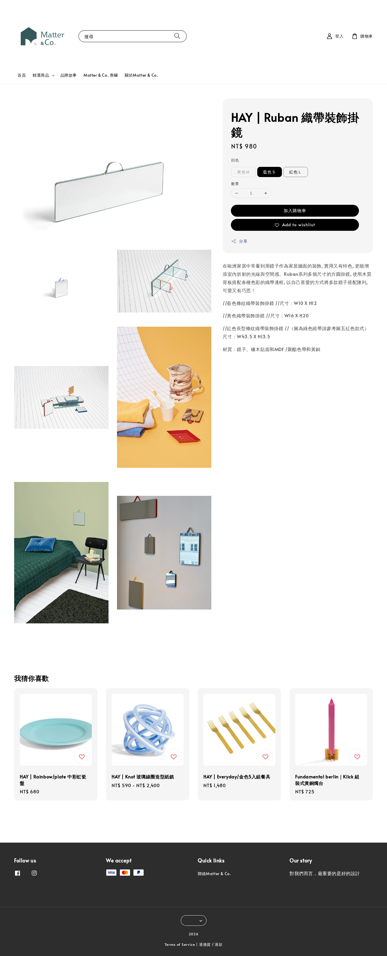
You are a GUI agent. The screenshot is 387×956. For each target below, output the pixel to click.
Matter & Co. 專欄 (101, 75)
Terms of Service (180, 944)
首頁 (22, 75)
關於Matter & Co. (141, 75)
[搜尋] (177, 36)
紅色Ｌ (295, 172)
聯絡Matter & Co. (214, 873)
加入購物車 (295, 210)
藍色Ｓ (269, 172)
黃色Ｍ (243, 172)
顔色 (235, 160)
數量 (235, 183)
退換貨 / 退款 (211, 944)
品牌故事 (68, 75)
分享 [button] (243, 241)
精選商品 (41, 75)
